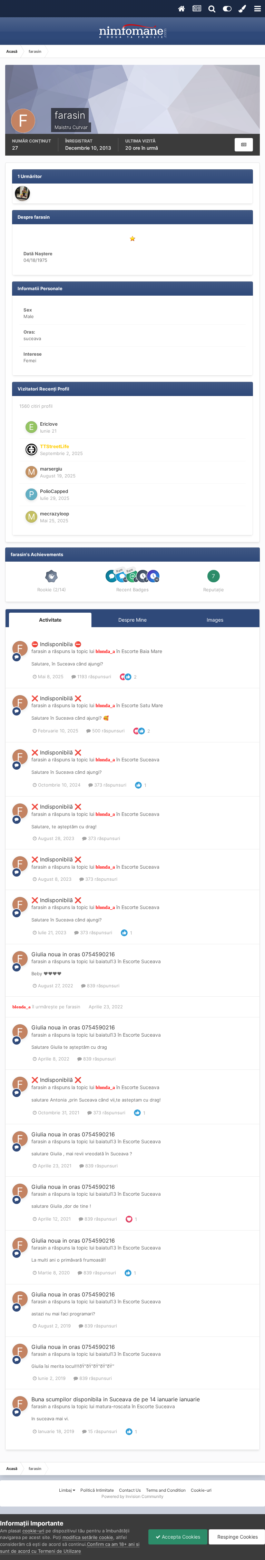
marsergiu (51, 469)
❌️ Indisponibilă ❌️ (56, 698)
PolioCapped (54, 491)
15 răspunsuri (102, 1431)
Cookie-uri (201, 1490)
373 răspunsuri (109, 785)
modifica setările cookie (87, 1537)
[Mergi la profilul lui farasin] (20, 648)
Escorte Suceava (140, 759)
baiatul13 (106, 961)
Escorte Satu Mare (142, 705)
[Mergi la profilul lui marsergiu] (31, 472)
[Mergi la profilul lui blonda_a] (22, 193)
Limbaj (66, 1490)
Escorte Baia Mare (141, 651)
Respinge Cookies (237, 1537)
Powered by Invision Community (132, 1496)
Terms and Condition (166, 1490)
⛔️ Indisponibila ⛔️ (56, 644)
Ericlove (49, 424)
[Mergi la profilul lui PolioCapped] (31, 494)
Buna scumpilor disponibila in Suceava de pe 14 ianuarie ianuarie (115, 1399)
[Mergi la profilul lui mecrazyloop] (31, 517)
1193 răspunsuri (93, 676)
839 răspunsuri (102, 985)
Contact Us (130, 1490)
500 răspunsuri (108, 730)
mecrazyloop (54, 513)
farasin (39, 651)
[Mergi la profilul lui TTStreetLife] (31, 449)
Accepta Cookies (180, 1537)
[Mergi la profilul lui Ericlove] (31, 427)
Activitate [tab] (50, 620)
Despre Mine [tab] (132, 620)
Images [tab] (215, 620)
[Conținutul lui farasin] (244, 144)
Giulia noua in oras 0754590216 (73, 954)
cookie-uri (33, 1530)
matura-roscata (113, 1406)
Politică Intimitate (97, 1490)
